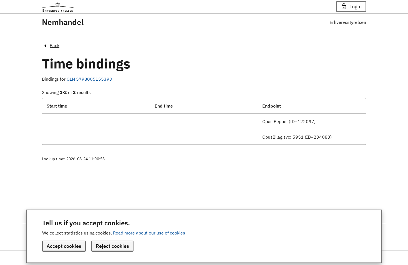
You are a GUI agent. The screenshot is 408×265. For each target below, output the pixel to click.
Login (355, 6)
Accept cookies (64, 246)
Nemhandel (63, 22)
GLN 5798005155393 (89, 79)
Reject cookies (112, 246)
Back (54, 45)
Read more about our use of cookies (149, 233)
